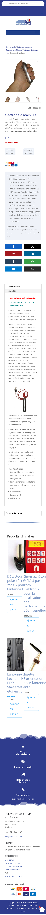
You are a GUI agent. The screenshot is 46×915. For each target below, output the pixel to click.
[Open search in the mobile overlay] (23, 4)
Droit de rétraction (13, 869)
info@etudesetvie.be (13, 836)
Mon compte (10, 860)
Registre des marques (14, 876)
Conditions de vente (13, 866)
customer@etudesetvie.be (23, 799)
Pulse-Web (33, 902)
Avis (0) (12, 291)
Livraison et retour (12, 863)
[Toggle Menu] (37, 33)
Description (14, 286)
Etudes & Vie (11, 47)
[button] (37, 61)
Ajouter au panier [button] (14, 604)
